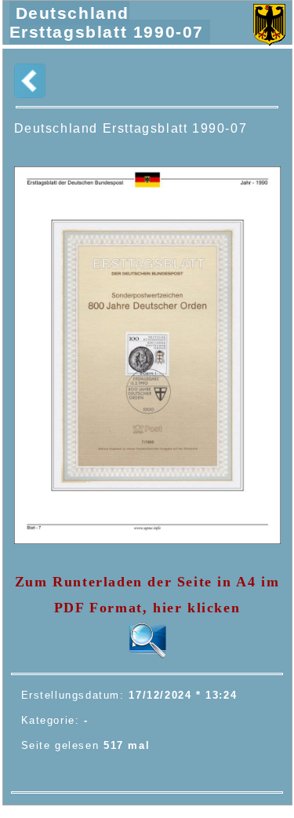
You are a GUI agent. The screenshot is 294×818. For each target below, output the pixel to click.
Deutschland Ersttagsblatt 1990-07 (107, 22)
